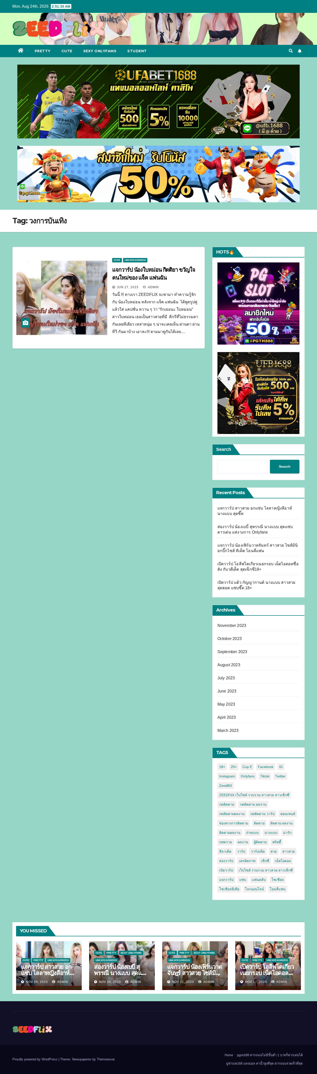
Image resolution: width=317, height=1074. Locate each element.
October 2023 (229, 639)
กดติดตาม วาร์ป (262, 814)
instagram (227, 776)
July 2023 (226, 678)
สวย (273, 851)
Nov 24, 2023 (110, 982)
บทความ (225, 842)
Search (223, 449)
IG (281, 767)
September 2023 (232, 652)
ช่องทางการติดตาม (233, 823)
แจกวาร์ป (226, 880)
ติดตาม (259, 823)
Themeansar (105, 1059)
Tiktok (264, 776)
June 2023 (227, 691)
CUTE (66, 51)
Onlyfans (248, 776)
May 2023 (226, 704)
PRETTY (43, 51)
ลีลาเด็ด (225, 851)
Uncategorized (135, 260)
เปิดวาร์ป (226, 870)
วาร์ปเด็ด (258, 851)
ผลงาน (243, 842)
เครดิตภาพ (247, 861)
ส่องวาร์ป (226, 861)
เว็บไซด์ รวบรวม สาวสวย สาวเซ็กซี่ (266, 870)
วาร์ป (241, 851)
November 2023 (231, 625)
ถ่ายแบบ (252, 833)
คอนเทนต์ (287, 814)
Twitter (280, 776)
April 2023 (226, 717)
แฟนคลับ (259, 880)
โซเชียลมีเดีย (229, 889)
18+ (222, 767)
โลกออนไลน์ (254, 889)
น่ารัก (287, 833)
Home (229, 1055)
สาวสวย (288, 851)
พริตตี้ (276, 842)
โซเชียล (277, 880)
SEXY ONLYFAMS (100, 51)
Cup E (247, 767)
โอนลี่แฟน (278, 889)
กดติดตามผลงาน (232, 814)
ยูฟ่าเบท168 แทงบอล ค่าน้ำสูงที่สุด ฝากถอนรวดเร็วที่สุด (264, 1063)
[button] (291, 51)
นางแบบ (270, 833)
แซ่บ (242, 880)
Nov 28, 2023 (37, 982)
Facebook (265, 767)
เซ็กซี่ (265, 861)
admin (153, 287)
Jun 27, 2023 (127, 287)
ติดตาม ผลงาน (281, 823)
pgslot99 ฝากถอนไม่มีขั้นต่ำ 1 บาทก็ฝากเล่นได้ (270, 1055)
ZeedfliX (225, 786)
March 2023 (228, 730)
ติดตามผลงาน (229, 833)
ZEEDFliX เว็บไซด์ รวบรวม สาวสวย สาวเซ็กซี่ (254, 795)
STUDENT (137, 51)
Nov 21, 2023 (183, 982)
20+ (234, 767)
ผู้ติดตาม (260, 842)
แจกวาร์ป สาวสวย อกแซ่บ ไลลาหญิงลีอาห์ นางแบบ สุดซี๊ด (46, 973)
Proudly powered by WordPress (35, 1059)
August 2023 (228, 665)
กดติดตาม (226, 804)
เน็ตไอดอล (283, 861)
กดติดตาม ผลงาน (253, 804)
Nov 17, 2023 (256, 982)
